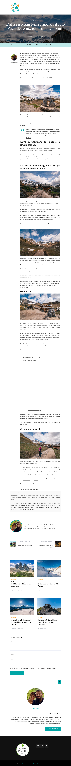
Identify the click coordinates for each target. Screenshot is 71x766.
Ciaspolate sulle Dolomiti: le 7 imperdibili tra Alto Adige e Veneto (21, 622)
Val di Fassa (35, 489)
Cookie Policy (55, 763)
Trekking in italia (28, 489)
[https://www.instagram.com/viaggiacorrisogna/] (42, 746)
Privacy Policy (49, 763)
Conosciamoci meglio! (53, 728)
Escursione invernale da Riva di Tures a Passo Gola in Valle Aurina (48, 584)
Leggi (30, 590)
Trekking (35, 20)
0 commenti (41, 37)
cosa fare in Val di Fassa (38, 474)
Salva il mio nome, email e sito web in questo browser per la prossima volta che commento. (34, 668)
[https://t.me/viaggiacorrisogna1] (46, 746)
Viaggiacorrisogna (14, 62)
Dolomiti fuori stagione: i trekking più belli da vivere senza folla (21, 584)
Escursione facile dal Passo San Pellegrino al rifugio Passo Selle (47, 622)
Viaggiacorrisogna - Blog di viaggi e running (29, 763)
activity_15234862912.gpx (34, 410)
